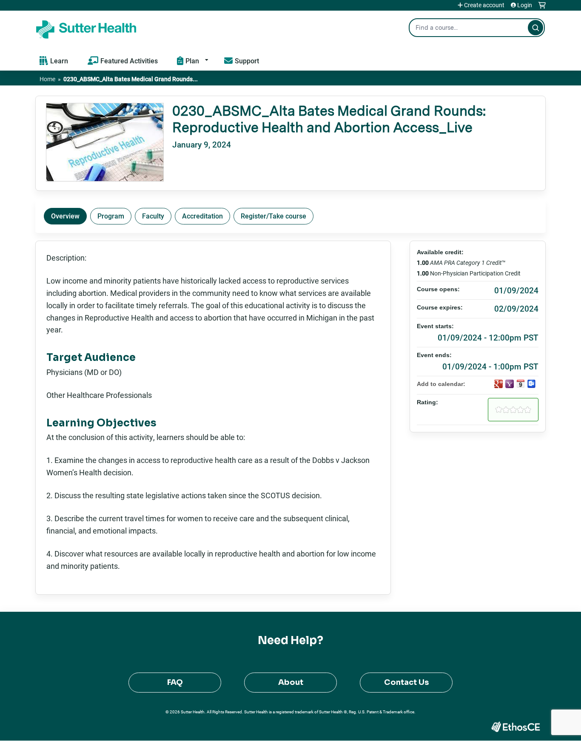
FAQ (175, 682)
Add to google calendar (498, 384)
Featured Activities (129, 60)
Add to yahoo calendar (509, 384)
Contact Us (406, 682)
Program (110, 215)
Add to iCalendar (520, 383)
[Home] (86, 28)
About (290, 682)
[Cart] (542, 8)
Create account (484, 5)
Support (247, 60)
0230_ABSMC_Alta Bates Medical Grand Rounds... (130, 78)
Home (47, 78)
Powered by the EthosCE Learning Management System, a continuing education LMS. (515, 727)
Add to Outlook (531, 384)
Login (524, 5)
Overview (65, 215)
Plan (192, 60)
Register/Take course (273, 215)
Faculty (153, 215)
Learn (59, 60)
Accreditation (202, 215)
